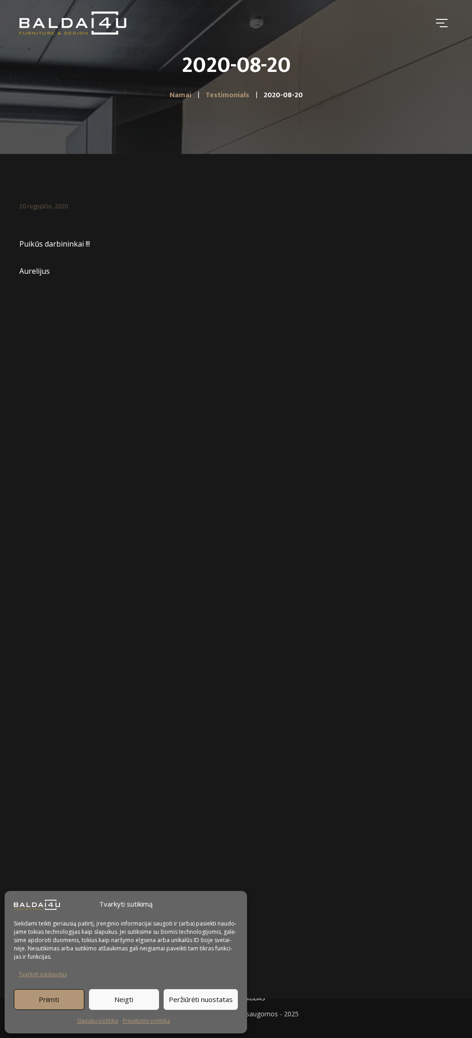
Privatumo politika (146, 1021)
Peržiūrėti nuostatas (201, 999)
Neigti (123, 999)
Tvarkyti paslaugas (42, 974)
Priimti (49, 999)
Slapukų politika (97, 1021)
